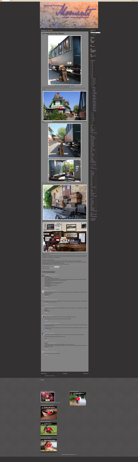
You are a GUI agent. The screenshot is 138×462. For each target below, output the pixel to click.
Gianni (92, 147)
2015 (92, 69)
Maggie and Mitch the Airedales (93, 42)
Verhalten (57, 268)
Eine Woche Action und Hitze (94, 99)
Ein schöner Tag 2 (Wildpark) (94, 104)
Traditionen (92, 201)
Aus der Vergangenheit (93, 130)
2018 (92, 65)
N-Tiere (92, 176)
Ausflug (51, 268)
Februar (94, 118)
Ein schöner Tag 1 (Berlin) (94, 107)
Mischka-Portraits (94, 87)
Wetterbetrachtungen (94, 210)
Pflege (92, 184)
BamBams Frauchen (48, 323)
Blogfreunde (92, 136)
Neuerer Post (44, 373)
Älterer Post (85, 373)
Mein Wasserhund (93, 164)
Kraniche (92, 158)
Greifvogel (92, 148)
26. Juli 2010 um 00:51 (50, 333)
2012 (92, 74)
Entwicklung (92, 139)
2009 (92, 122)
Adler (91, 126)
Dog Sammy (47, 290)
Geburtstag (92, 144)
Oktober (94, 81)
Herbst (92, 151)
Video (91, 205)
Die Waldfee (93, 46)
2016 (92, 68)
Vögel (91, 206)
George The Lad (47, 299)
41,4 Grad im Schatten (94, 110)
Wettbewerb (92, 209)
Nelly (45, 315)
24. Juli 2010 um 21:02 (50, 306)
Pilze (91, 185)
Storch (92, 199)
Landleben (92, 159)
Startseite (65, 373)
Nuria (91, 180)
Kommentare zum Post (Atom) (49, 375)
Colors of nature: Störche (94, 90)
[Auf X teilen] (56, 266)
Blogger (75, 454)
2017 (92, 66)
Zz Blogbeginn (93, 220)
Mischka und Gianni (94, 168)
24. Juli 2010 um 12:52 (54, 275)
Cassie (46, 306)
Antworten (46, 287)
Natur (91, 177)
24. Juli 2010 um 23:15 (50, 315)
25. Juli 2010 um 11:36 (55, 323)
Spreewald (54, 268)
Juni (93, 112)
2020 (92, 63)
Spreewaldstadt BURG (48, 121)
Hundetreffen (93, 154)
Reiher (92, 189)
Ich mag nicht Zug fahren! (94, 93)
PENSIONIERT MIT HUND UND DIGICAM (93, 51)
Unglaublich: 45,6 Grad (94, 102)
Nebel (91, 178)
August (94, 84)
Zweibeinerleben (93, 218)
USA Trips (92, 202)
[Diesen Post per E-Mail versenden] (54, 266)
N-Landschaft (93, 173)
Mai (93, 114)
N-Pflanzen (92, 174)
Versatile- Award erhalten (94, 96)
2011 (92, 75)
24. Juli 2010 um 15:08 (53, 299)
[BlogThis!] (55, 266)
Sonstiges (92, 194)
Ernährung (92, 140)
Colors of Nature (93, 137)
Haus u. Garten (93, 150)
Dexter (46, 333)
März (93, 117)
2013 (92, 72)
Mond (91, 170)
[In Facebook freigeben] (57, 266)
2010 (92, 77)
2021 (92, 62)
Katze (91, 157)
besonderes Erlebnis (94, 132)
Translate (94, 34)
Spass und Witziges (94, 196)
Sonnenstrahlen (93, 193)
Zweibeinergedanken (94, 216)
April (93, 115)
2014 (92, 71)
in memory (92, 155)
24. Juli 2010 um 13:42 (52, 290)
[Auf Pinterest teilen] (58, 266)
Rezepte (92, 190)
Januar (94, 120)
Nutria (91, 181)
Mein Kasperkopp (93, 162)
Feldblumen (92, 143)
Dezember (94, 78)
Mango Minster (93, 161)
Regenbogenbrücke (94, 187)
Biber (91, 135)
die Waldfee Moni (47, 275)
